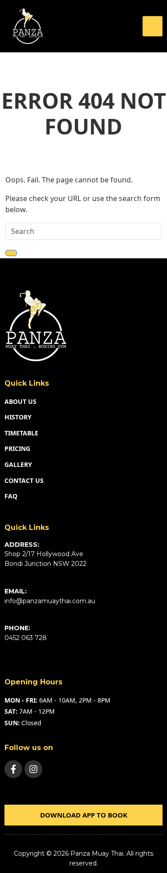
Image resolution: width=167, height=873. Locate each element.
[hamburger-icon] (153, 26)
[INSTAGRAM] (33, 769)
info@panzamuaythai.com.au (49, 601)
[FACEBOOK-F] (13, 769)
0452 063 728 (25, 638)
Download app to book (83, 814)
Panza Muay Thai (96, 853)
